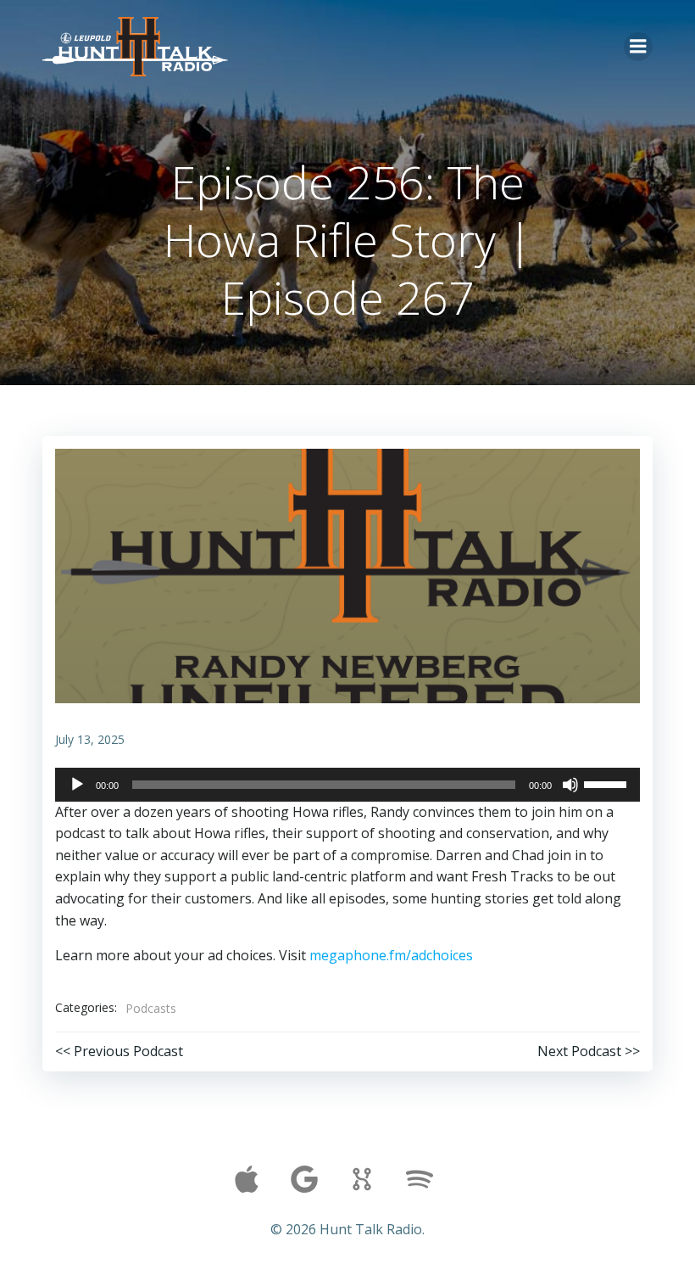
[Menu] (638, 46)
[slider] (607, 783)
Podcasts (150, 1008)
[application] (347, 785)
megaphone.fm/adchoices (391, 955)
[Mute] (570, 784)
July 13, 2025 (90, 739)
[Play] (77, 784)
